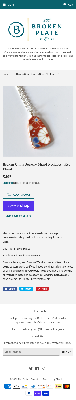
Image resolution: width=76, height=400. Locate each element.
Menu (10, 4)
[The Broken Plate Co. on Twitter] (31, 369)
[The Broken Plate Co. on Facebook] (37, 369)
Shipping (8, 182)
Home (6, 74)
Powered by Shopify (53, 379)
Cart (70, 4)
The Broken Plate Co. (29, 379)
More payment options (18, 215)
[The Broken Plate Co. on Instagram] (43, 369)
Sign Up (66, 351)
